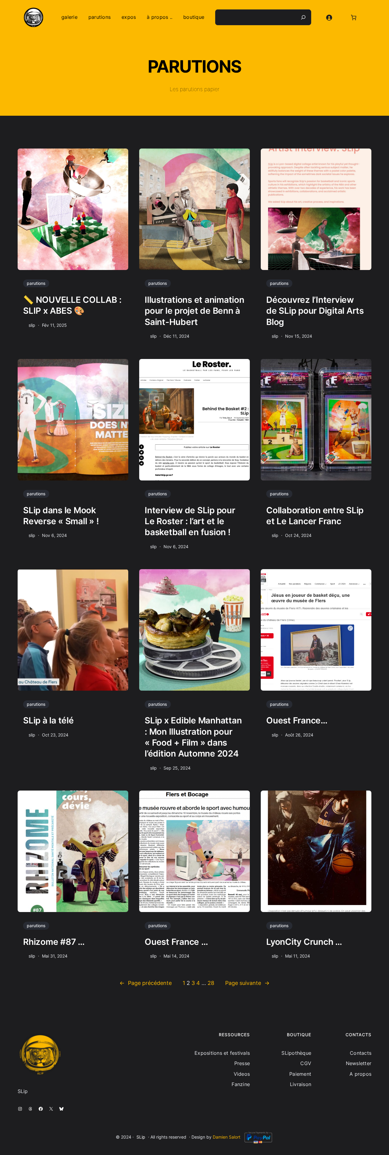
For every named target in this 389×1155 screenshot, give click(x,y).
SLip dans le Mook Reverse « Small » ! (61, 515)
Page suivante (247, 983)
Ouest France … (176, 942)
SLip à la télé (48, 720)
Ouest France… (297, 720)
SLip (140, 1137)
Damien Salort (226, 1137)
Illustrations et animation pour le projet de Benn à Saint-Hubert (194, 311)
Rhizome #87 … (54, 942)
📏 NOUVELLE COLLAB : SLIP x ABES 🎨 (72, 305)
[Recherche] (303, 17)
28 (211, 983)
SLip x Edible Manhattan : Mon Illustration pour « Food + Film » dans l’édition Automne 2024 (193, 737)
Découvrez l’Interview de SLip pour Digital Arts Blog (315, 311)
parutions (36, 283)
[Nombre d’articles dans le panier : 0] (353, 17)
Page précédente (145, 983)
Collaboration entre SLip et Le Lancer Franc (314, 515)
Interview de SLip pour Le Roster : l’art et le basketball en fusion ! (190, 521)
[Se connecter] (329, 17)
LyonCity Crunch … (304, 942)
